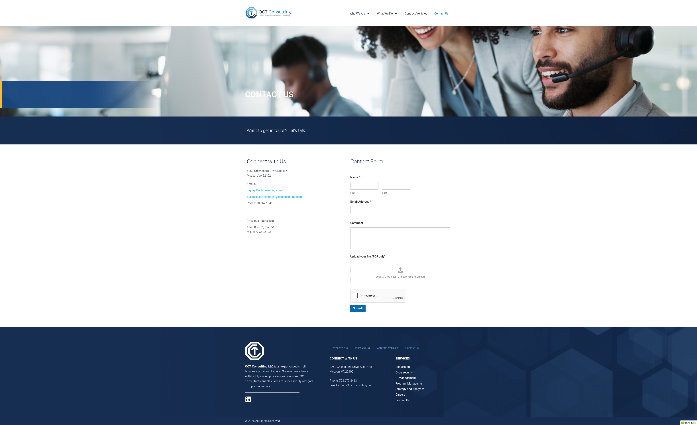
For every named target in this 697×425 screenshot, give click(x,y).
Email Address (360, 201)
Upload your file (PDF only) (367, 256)
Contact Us (441, 13)
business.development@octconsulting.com (274, 197)
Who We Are (357, 13)
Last (384, 192)
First (352, 192)
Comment (356, 223)
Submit (358, 308)
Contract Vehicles (416, 13)
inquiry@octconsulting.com (264, 190)
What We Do (385, 13)
